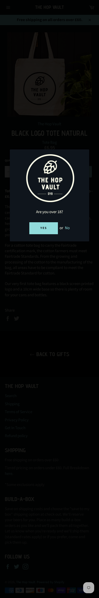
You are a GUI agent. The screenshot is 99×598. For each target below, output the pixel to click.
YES (43, 228)
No (67, 228)
